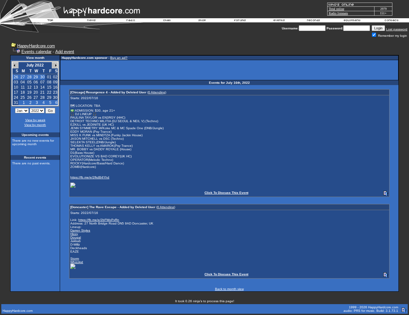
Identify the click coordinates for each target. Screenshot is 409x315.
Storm (74, 258)
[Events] (279, 21)
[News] (91, 21)
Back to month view (229, 289)
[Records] (313, 21)
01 (49, 77)
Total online (336, 9)
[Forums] (240, 21)
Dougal (75, 237)
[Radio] (131, 21)
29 (49, 97)
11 (23, 87)
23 (55, 92)
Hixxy (74, 234)
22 (49, 92)
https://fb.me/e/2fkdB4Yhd (89, 177)
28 (42, 97)
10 (16, 87)
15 (49, 87)
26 (29, 97)
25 (22, 97)
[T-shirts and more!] (202, 21)
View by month (35, 125)
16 (55, 87)
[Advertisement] (229, 70)
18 (22, 92)
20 (36, 92)
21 (42, 92)
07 (42, 82)
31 (16, 102)
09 (55, 82)
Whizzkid (76, 262)
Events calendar (36, 51)
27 (36, 97)
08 (49, 82)
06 (36, 82)
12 (29, 87)
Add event (64, 51)
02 (55, 77)
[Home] (50, 21)
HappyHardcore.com (36, 45)
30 (55, 97)
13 (36, 87)
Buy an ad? (118, 57)
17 (16, 92)
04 (22, 82)
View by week (35, 120)
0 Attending (156, 92)
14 (42, 87)
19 (29, 92)
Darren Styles (80, 230)
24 (16, 97)
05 (29, 82)
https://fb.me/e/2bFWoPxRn (98, 220)
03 (16, 82)
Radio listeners (338, 13)
